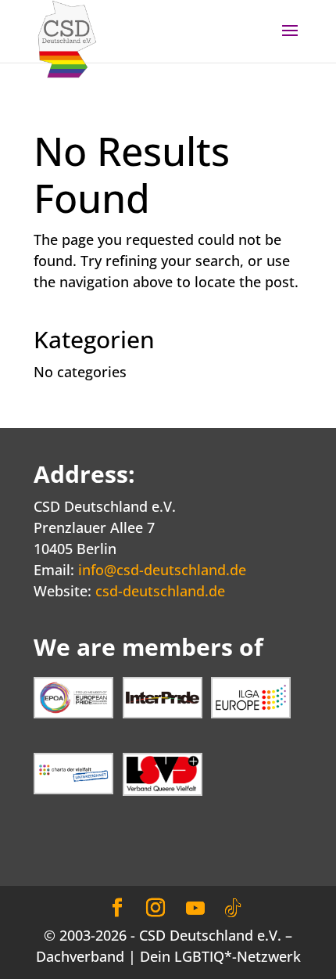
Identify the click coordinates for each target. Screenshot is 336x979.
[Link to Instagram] (155, 908)
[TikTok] (232, 908)
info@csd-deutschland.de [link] (162, 569)
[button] (289, 41)
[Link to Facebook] (117, 908)
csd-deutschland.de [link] (160, 590)
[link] (67, 37)
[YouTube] (195, 908)
